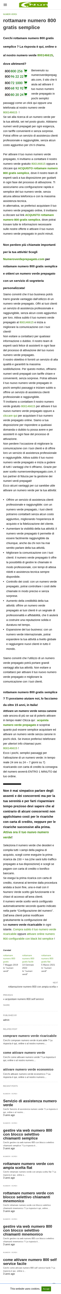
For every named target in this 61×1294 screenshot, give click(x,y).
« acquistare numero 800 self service (23, 999)
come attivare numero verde (24, 1052)
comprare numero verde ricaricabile (30, 1036)
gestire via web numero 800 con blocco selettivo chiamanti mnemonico (27, 1230)
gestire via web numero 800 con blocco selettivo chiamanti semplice (27, 1134)
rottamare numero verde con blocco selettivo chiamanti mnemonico (28, 1197)
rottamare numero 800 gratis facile (28, 958)
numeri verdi (10, 14)
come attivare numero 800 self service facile (30, 1262)
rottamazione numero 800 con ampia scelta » (33, 986)
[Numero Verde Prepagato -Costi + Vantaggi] (33, 5)
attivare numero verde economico (28, 1069)
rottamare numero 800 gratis (9, 958)
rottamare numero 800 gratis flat (47, 958)
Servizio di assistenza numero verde (30, 1103)
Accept (46, 1289)
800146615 (45, 55)
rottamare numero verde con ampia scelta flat (28, 1166)
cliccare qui (10, 415)
